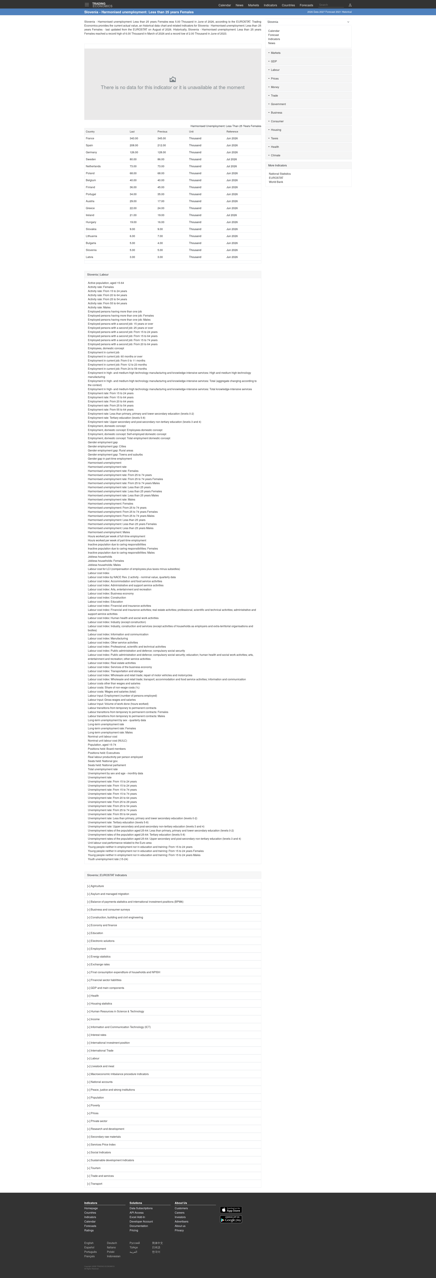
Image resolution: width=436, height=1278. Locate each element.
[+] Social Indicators (99, 1152)
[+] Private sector (97, 1121)
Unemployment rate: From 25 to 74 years (112, 810)
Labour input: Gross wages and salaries (112, 700)
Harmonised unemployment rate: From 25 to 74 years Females (125, 479)
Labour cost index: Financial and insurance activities (119, 606)
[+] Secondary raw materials (104, 1137)
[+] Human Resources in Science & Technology (115, 1011)
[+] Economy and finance (102, 925)
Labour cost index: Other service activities (113, 642)
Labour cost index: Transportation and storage (115, 671)
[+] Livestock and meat (100, 1066)
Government (278, 104)
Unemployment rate (100, 777)
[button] (350, 5)
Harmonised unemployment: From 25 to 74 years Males (121, 516)
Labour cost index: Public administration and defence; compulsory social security (136, 651)
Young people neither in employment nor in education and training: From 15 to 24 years (140, 847)
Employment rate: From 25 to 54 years (111, 405)
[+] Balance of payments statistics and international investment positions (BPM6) (135, 902)
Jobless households (100, 557)
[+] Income (93, 1019)
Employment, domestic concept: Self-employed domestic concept (127, 434)
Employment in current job (103, 352)
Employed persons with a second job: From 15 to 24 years (123, 332)
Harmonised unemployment (104, 463)
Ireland (90, 215)
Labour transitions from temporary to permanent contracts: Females (128, 712)
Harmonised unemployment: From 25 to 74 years (117, 507)
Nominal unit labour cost (102, 736)
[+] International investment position (108, 1043)
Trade (274, 95)
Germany (91, 152)
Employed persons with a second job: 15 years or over (120, 324)
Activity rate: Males (99, 307)
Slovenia (91, 250)
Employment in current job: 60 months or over (115, 356)
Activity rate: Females (101, 287)
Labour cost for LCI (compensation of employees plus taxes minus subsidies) (134, 569)
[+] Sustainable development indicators (110, 1160)
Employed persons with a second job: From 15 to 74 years (123, 340)
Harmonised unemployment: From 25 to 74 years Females (123, 512)
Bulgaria (91, 243)
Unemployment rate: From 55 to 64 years (112, 814)
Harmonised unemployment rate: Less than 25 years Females (125, 491)
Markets (275, 53)
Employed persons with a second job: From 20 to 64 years (123, 344)
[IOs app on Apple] (231, 1210)
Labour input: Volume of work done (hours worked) (118, 704)
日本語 (156, 1247)
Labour (274, 70)
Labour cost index (98, 573)
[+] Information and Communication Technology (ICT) (119, 1027)
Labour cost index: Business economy (111, 593)
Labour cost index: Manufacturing (108, 638)
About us (180, 1226)
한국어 (156, 1252)
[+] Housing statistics (99, 1003)
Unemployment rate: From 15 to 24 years (112, 781)
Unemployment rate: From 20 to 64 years (112, 798)
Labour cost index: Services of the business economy (120, 667)
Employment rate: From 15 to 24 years (111, 393)
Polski (110, 1252)
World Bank (276, 182)
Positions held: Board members (107, 749)
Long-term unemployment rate (106, 724)
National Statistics (280, 174)
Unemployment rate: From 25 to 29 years (112, 802)
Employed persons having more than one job (115, 311)
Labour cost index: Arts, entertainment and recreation (119, 589)
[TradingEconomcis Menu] (87, 4)
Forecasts (90, 1226)
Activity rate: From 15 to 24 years (107, 291)
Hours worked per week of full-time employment (116, 536)
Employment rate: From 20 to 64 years (111, 401)
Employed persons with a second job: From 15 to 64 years (123, 336)
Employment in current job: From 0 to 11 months (116, 360)
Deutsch (112, 1243)
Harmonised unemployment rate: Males (111, 499)
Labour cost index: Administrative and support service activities (126, 585)
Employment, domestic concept (107, 426)
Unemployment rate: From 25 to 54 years (112, 806)
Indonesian (113, 1256)
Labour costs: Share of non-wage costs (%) (113, 687)
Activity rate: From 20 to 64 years (107, 295)
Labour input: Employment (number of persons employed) (122, 695)
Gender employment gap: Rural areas (110, 450)
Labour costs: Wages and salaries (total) (112, 691)
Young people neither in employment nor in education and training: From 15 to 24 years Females (146, 851)
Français (89, 1256)
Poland (90, 173)
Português (90, 1252)
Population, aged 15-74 (102, 745)
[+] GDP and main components (105, 988)
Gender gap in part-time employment (110, 458)
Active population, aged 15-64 (106, 283)
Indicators (274, 39)
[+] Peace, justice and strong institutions (111, 1090)
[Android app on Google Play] (231, 1219)
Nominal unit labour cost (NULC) (107, 740)
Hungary (91, 222)
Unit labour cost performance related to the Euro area (120, 843)
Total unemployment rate (103, 769)
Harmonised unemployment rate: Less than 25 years (119, 487)
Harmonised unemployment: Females (110, 503)
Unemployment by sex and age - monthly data (115, 773)
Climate (275, 155)
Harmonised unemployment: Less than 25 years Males (120, 528)
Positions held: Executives (104, 753)
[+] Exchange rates (98, 964)
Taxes (274, 138)
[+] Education (95, 933)
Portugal (91, 194)
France (90, 138)
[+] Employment (96, 949)
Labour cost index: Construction (107, 597)
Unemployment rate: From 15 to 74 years (112, 789)
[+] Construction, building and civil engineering (115, 917)
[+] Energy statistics (99, 956)
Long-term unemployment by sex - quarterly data (117, 720)
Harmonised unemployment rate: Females (113, 471)
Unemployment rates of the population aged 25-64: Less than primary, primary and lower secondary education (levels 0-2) (161, 830)
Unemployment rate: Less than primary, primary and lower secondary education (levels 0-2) (142, 818)
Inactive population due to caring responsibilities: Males (121, 552)
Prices (274, 78)
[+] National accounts (100, 1082)
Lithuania (91, 236)
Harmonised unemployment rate (107, 467)
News (271, 43)
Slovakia (91, 229)
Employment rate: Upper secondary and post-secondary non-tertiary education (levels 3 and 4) (144, 422)
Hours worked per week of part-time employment (117, 540)
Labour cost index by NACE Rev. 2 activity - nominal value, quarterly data (132, 577)
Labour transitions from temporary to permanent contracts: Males (126, 716)
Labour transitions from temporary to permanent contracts (122, 708)
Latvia (89, 257)
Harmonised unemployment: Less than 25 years (116, 520)
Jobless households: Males (104, 565)
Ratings (89, 1230)
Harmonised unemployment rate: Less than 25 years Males (123, 495)
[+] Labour (93, 1058)
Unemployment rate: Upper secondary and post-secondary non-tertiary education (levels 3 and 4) (146, 826)
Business (276, 112)
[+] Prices (92, 1113)
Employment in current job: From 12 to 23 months (117, 364)
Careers (179, 1212)
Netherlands (93, 166)
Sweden (91, 159)
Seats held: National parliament (107, 765)
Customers (181, 1208)
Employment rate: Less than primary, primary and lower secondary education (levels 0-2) (141, 413)
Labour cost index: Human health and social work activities (123, 618)
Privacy (179, 1230)
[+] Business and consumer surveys (108, 909)
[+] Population (95, 1097)
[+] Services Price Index (101, 1144)
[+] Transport (94, 1184)
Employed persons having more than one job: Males (119, 320)
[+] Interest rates (96, 1035)
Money (274, 87)
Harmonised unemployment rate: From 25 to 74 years (120, 475)
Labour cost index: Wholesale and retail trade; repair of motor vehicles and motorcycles (140, 675)
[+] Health (93, 996)
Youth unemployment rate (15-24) (108, 859)
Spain (89, 145)
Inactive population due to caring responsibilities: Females (123, 548)
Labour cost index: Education (105, 601)
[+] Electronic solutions (100, 941)
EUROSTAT (140, 29)
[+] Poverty (93, 1105)
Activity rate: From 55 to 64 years (107, 303)
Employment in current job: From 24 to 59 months (117, 369)
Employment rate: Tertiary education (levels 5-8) (116, 418)
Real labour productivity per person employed (115, 757)
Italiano (111, 1247)
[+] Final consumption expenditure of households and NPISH (123, 972)
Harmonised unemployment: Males (109, 532)
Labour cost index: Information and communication (118, 634)
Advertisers (181, 1221)
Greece (90, 208)
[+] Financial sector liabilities (104, 980)
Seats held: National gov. (103, 761)
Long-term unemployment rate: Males (110, 732)
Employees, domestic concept (106, 348)
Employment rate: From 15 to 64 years (111, 397)
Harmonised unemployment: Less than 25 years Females (122, 524)
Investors (180, 1217)
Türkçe (134, 1247)
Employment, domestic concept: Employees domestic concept (125, 430)
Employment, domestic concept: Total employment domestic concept (129, 438)
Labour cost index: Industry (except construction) (117, 622)
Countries (90, 1212)
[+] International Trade (100, 1050)
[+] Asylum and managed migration (108, 894)
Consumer (277, 121)
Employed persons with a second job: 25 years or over (120, 328)
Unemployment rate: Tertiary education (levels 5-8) (118, 822)
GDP (273, 61)
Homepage (91, 1208)
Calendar (273, 31)
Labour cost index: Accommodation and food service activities (125, 581)
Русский (135, 1243)
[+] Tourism (93, 1168)
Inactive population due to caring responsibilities (117, 544)
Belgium (91, 180)
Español (89, 1247)
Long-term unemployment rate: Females (112, 728)
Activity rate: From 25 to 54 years (107, 299)
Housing (275, 130)
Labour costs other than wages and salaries (114, 683)
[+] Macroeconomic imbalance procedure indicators (118, 1074)
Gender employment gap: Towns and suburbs (115, 454)
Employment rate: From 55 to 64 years (111, 409)
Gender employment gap (103, 442)
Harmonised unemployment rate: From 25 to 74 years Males (124, 483)
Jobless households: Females (106, 561)
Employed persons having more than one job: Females (121, 315)
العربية (133, 1252)
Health (274, 147)
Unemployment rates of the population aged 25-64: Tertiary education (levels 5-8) (136, 834)
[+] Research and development (105, 1129)
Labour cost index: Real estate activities (112, 663)
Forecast (273, 35)
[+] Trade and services (100, 1176)
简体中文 (157, 1243)
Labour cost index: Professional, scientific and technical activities (127, 646)
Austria (90, 201)
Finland (90, 187)
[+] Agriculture (95, 886)
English (89, 1243)
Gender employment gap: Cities (107, 446)
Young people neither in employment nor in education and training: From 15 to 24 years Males (144, 855)
